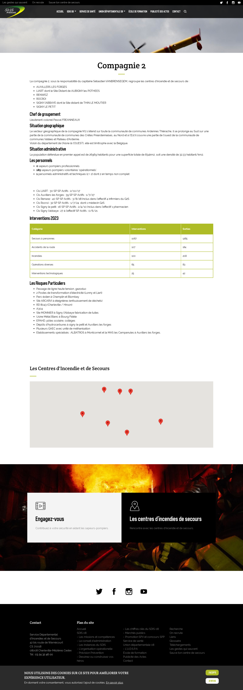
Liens (173, 636)
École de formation (138, 11)
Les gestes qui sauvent (14, 2)
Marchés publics (135, 633)
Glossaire (175, 640)
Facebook (227, 2)
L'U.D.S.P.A (131, 648)
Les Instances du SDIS (92, 644)
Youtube (239, 2)
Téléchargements (180, 644)
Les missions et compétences (97, 636)
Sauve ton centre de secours (64, 2)
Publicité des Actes (159, 11)
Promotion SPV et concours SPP (145, 636)
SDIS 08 (70, 11)
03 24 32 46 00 (44, 654)
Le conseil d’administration (95, 640)
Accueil (60, 11)
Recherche (185, 11)
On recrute (38, 2)
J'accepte (212, 672)
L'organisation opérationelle (95, 648)
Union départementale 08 (111, 11)
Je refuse (212, 681)
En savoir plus (114, 682)
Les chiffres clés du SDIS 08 (142, 629)
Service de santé (87, 11)
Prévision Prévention (91, 652)
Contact (176, 11)
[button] (127, 433)
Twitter (221, 2)
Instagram (233, 2)
